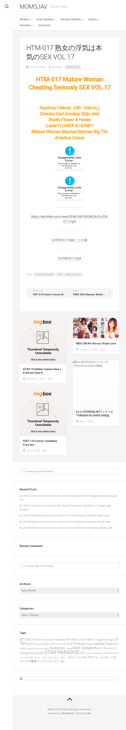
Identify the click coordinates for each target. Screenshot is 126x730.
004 (38, 639)
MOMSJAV (33, 6)
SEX (41, 653)
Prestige (24, 653)
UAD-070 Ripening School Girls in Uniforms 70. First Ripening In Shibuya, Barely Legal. (66, 515)
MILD (116, 644)
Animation (25, 25)
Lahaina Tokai (103, 644)
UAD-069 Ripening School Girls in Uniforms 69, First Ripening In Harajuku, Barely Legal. (67, 521)
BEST (83, 639)
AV (79, 640)
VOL (83, 653)
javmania (57, 67)
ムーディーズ (108, 657)
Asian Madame (44, 19)
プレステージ (91, 657)
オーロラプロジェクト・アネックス (37, 657)
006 (46, 640)
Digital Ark (102, 639)
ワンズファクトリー (48, 661)
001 (23, 639)
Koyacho (89, 644)
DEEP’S (91, 639)
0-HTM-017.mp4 (69, 258)
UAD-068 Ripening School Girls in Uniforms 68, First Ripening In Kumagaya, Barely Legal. (68, 527)
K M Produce (76, 644)
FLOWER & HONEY (44, 274)
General (92, 19)
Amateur (24, 19)
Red (32, 653)
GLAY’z (30, 643)
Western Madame (71, 19)
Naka (69, 648)
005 (42, 640)
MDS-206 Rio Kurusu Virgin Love (96, 343)
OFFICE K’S (111, 648)
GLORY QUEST (42, 644)
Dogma (111, 640)
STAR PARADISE (62, 652)
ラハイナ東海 (28, 661)
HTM (59, 274)
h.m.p (57, 643)
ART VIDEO (71, 639)
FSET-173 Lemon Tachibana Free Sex (40, 442)
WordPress (68, 713)
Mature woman (73, 274)
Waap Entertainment (95, 653)
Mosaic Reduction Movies (38, 649)
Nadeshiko (58, 648)
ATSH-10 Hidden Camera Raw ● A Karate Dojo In (42, 371)
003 (34, 639)
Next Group (82, 648)
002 (28, 639)
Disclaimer (44, 25)
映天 (62, 661)
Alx (89, 713)
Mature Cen (72, 67)
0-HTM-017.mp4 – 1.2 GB (69, 240)
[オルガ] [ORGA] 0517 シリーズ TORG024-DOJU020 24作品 (94, 413)
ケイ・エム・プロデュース (67, 657)
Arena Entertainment (57, 640)
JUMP (64, 644)
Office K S (99, 648)
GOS (52, 644)
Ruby (36, 653)
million (24, 648)
